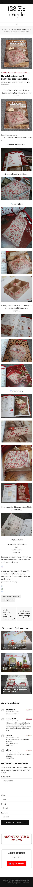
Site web (4, 813)
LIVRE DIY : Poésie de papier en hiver (15, 648)
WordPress (16, 884)
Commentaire (6, 777)
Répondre (29, 710)
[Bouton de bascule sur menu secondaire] (2, 2)
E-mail (4, 804)
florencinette (7, 82)
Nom (3, 795)
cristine (9, 735)
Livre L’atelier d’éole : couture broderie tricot (16, 669)
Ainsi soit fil (10, 710)
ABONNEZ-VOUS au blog (16, 837)
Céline (8, 750)
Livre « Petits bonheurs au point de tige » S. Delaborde (15, 690)
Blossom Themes (17, 882)
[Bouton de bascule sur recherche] (30, 1)
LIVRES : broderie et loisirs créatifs (11, 596)
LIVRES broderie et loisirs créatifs (15, 72)
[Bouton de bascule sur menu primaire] (16, 24)
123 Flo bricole (16, 11)
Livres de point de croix (8, 600)
